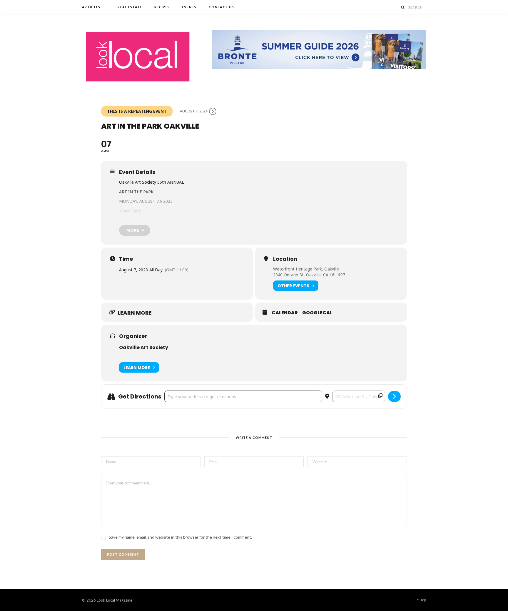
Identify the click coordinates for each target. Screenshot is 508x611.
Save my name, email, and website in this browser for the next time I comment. (180, 536)
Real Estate (130, 7)
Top (423, 599)
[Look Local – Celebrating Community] (137, 57)
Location (285, 259)
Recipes (162, 7)
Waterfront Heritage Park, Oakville (306, 269)
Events (189, 7)
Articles (91, 7)
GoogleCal (317, 313)
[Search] (403, 7)
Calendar (285, 313)
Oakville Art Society (143, 347)
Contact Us (221, 7)
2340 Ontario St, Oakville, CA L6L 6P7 (309, 275)
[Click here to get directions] (394, 396)
